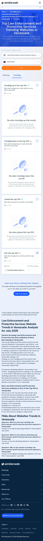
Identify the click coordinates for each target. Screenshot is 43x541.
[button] (21, 55)
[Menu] (39, 3)
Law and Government (10, 14)
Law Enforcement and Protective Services (19, 17)
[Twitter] (15, 505)
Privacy (21, 528)
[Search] (21, 8)
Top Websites (15, 12)
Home (4, 12)
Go (21, 68)
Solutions (5, 480)
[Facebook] (11, 505)
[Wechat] (27, 505)
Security (27, 528)
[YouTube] (21, 505)
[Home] (10, 3)
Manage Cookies (15, 532)
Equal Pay (5, 532)
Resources (6, 489)
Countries (13, 528)
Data (3, 484)
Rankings (5, 470)
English (4, 524)
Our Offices (6, 499)
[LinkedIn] (18, 505)
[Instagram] (24, 505)
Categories (5, 528)
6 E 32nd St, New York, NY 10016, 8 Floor (17, 509)
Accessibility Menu (28, 532)
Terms (34, 528)
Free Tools (5, 475)
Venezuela (6, 19)
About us (5, 494)
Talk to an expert (21, 294)
